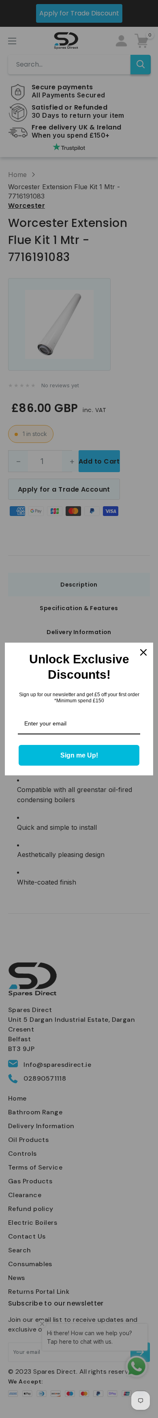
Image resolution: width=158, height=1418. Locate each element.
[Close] (143, 652)
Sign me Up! (79, 755)
